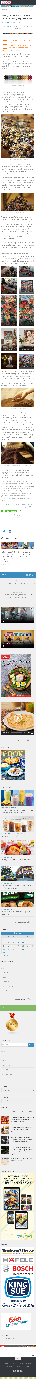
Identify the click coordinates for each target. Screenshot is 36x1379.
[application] (18, 718)
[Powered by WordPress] (11, 1366)
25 (23, 949)
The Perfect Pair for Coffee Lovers (13, 836)
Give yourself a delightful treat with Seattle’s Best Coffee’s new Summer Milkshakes (18, 811)
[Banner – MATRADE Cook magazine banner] (18, 1347)
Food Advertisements (20, 740)
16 (13, 946)
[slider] (16, 732)
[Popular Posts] (14, 1112)
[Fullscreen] (32, 733)
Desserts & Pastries (8, 834)
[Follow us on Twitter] (30, 574)
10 (18, 943)
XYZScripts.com (26, 1377)
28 (4, 952)
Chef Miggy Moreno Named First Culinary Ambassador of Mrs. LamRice (21, 1129)
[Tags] (30, 1112)
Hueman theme (27, 1366)
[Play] (4, 733)
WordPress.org (7, 991)
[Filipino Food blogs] (12, 1034)
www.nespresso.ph (7, 498)
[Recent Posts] (6, 1112)
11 (23, 943)
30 (13, 952)
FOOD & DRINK (6, 808)
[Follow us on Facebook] (27, 574)
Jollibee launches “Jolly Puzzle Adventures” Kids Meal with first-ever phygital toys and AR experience (9, 556)
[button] (18, 718)
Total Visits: (5, 1338)
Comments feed (8, 986)
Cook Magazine (7, 22)
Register (5, 972)
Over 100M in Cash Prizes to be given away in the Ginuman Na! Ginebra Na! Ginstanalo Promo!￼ (22, 1119)
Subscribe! (6, 1070)
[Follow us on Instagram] (33, 574)
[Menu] (33, 2)
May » (8, 955)
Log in (5, 977)
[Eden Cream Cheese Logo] (17, 1329)
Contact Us (6, 1065)
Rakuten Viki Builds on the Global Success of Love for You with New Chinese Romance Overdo (21, 1140)
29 (9, 952)
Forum (5, 1079)
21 (4, 949)
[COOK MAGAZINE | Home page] (8, 2)
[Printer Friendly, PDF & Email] (9, 511)
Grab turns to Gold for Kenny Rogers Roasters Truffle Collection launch (17, 887)
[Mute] (29, 733)
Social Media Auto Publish (11, 1377)
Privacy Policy (7, 1074)
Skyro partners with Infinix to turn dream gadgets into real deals (25, 554)
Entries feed (6, 982)
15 (9, 946)
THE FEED (4, 10)
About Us (6, 1060)
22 (9, 949)
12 (28, 943)
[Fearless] (17, 696)
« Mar (3, 955)
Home (5, 1056)
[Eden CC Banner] (18, 6)
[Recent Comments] (22, 1112)
